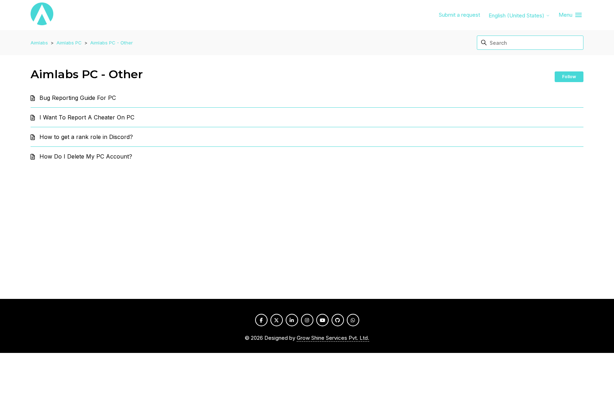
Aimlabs (39, 42)
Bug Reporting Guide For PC (77, 97)
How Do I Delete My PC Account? (85, 156)
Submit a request (459, 14)
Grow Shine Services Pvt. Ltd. (333, 337)
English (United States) (517, 15)
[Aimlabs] (42, 15)
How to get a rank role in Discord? (86, 136)
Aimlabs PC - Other (111, 42)
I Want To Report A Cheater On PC (86, 117)
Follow (569, 76)
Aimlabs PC (69, 42)
